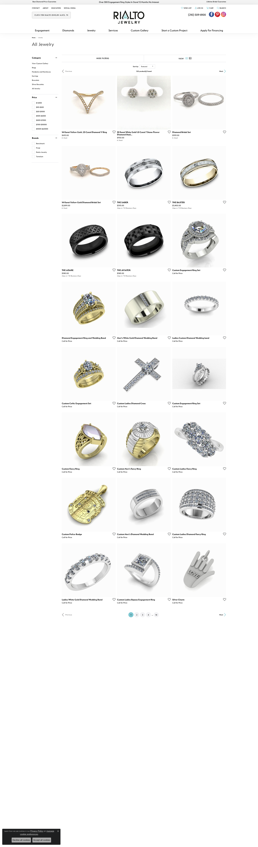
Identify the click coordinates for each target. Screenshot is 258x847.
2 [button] (136, 615)
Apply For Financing (211, 30)
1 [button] (132, 614)
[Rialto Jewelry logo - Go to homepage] (129, 16)
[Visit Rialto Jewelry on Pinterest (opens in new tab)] (217, 14)
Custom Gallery (139, 30)
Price (34, 97)
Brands (35, 138)
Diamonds (68, 30)
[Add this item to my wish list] (113, 131)
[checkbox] (37, 103)
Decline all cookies (21, 840)
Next (221, 71)
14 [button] (156, 615)
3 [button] (142, 615)
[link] (36, 8)
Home (34, 37)
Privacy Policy (36, 831)
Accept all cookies (41, 840)
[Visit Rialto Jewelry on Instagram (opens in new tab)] (223, 14)
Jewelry (91, 30)
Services (113, 30)
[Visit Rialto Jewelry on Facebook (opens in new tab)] (211, 14)
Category (36, 58)
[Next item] (167, 172)
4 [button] (148, 615)
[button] (186, 8)
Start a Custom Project (174, 30)
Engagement (42, 30)
